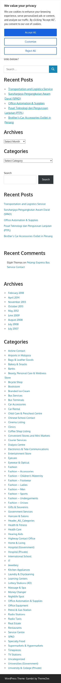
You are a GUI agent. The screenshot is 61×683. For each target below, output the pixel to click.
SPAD (11, 636)
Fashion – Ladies (17, 484)
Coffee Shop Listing (19, 431)
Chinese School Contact (21, 417)
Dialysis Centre (16, 444)
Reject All (30, 50)
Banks (11, 368)
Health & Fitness (17, 525)
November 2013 (17, 302)
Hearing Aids (15, 534)
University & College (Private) (24, 668)
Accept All (30, 32)
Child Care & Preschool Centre (25, 413)
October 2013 (15, 306)
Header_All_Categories (21, 520)
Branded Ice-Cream (19, 391)
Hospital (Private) (18, 552)
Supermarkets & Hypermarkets (25, 645)
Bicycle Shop (15, 382)
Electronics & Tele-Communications (28, 449)
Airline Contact (16, 350)
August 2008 (15, 319)
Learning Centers (17, 578)
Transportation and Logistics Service (30, 89)
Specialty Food (16, 641)
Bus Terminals (16, 400)
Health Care (14, 529)
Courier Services (17, 440)
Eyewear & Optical (18, 462)
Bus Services (15, 395)
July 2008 (13, 324)
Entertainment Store (19, 453)
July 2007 (13, 328)
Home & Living (16, 542)
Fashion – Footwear (19, 480)
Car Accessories (17, 404)
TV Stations (14, 654)
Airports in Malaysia (19, 355)
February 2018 (16, 293)
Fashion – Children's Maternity (25, 475)
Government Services (20, 511)
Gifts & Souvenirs (18, 507)
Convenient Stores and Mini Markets (29, 435)
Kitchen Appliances (19, 569)
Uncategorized (16, 659)
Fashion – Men (16, 489)
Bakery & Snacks (17, 364)
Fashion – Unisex (18, 502)
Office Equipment (18, 605)
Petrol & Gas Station (19, 610)
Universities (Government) (23, 663)
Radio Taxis (15, 618)
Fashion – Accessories (21, 471)
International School (19, 556)
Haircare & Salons (18, 516)
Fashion (12, 467)
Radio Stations (16, 614)
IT (9, 560)
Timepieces (14, 650)
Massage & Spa (17, 587)
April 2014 (13, 297)
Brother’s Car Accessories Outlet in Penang (28, 236)
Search (8, 173)
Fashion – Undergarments (23, 498)
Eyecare (12, 458)
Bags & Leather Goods (21, 359)
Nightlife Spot (16, 596)
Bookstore (14, 386)
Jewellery (13, 565)
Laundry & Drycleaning (21, 574)
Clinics (12, 426)
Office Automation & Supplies (26, 103)
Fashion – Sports (18, 493)
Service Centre (16, 632)
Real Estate (14, 623)
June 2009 (14, 315)
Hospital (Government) (21, 547)
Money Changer (17, 592)
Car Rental (14, 409)
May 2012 (13, 310)
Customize (30, 41)
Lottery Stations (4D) (20, 583)
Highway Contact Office (21, 538)
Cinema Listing (16, 422)
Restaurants (15, 627)
